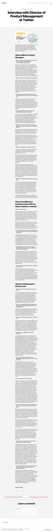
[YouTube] (6, 522)
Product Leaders (34, 2)
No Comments (27, 23)
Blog (38, 2)
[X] (5, 522)
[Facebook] (3, 522)
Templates (45, 2)
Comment (35, 514)
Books (42, 2)
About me (29, 2)
